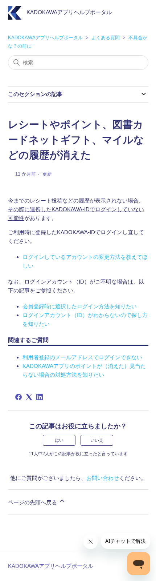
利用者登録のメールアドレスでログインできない (82, 357)
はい (59, 440)
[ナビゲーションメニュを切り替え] (135, 14)
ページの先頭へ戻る (33, 502)
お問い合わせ (102, 478)
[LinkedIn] (39, 397)
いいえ (96, 440)
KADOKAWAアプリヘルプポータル (45, 37)
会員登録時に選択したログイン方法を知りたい (79, 306)
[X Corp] (29, 397)
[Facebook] (18, 397)
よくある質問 (105, 37)
